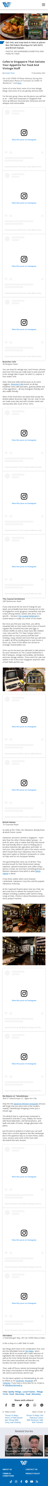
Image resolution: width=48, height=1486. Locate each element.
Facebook (20, 1380)
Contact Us (31, 1469)
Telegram (6, 1383)
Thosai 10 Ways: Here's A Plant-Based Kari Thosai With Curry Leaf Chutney (13, 1417)
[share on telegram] (27, 1405)
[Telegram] (26, 1481)
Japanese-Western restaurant (26, 1104)
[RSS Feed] (37, 1481)
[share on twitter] (20, 1405)
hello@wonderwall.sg (13, 1385)
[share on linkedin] (13, 1405)
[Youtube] (31, 1481)
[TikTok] (11, 1481)
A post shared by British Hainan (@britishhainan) (24, 754)
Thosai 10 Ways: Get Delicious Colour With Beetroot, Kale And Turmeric (34, 1417)
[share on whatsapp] (35, 1405)
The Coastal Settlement (28, 616)
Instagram (29, 1380)
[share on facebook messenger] (42, 1405)
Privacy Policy (33, 1473)
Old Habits (29, 1351)
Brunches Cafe (17, 384)
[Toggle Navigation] (43, 5)
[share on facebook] (6, 1405)
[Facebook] (21, 1481)
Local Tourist (29, 1391)
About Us (7, 1469)
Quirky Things (14, 1391)
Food (11, 1394)
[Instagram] (16, 1481)
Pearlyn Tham (10, 73)
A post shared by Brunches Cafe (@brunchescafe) (25, 167)
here (19, 83)
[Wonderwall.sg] (7, 4)
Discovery (19, 1394)
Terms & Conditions (8, 1474)
